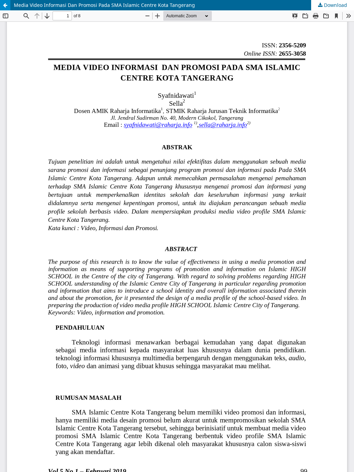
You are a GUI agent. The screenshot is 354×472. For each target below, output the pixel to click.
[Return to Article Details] (5, 5)
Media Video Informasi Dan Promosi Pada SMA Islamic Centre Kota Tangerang (104, 5)
